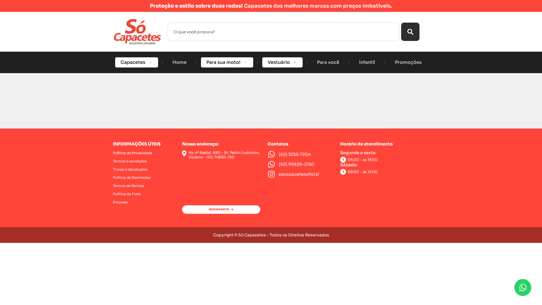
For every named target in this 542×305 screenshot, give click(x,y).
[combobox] (283, 32)
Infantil (367, 62)
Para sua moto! (223, 62)
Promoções (408, 62)
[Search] (410, 32)
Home (179, 62)
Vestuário (279, 62)
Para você (328, 62)
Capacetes (133, 62)
